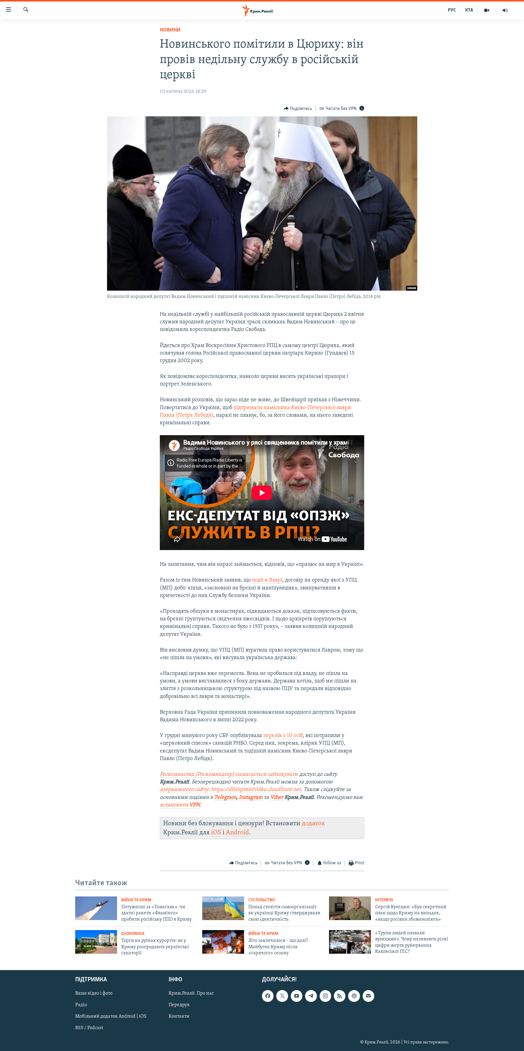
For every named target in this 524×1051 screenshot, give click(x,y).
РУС (452, 10)
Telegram (225, 797)
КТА (469, 10)
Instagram (251, 797)
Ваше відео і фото (94, 993)
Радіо (81, 1005)
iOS (216, 832)
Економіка (132, 934)
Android (237, 832)
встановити (180, 805)
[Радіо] (505, 10)
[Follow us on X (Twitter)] (282, 996)
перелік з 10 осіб (283, 736)
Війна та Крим (136, 900)
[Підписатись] (368, 996)
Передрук (179, 1005)
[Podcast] (354, 996)
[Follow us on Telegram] (311, 996)
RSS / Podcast (89, 1028)
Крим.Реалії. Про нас (191, 993)
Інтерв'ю (384, 900)
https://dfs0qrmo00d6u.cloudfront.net (256, 789)
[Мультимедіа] (487, 10)
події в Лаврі (267, 580)
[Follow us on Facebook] (268, 996)
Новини (170, 30)
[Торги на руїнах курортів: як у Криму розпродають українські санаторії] (96, 942)
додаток (313, 823)
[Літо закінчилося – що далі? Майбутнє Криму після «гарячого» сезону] (223, 942)
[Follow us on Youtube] (296, 996)
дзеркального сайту (184, 789)
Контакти (179, 1016)
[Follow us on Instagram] (325, 996)
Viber (277, 797)
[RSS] (339, 996)
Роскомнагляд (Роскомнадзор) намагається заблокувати (229, 774)
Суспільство (261, 900)
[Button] (298, 109)
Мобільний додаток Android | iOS (110, 1016)
